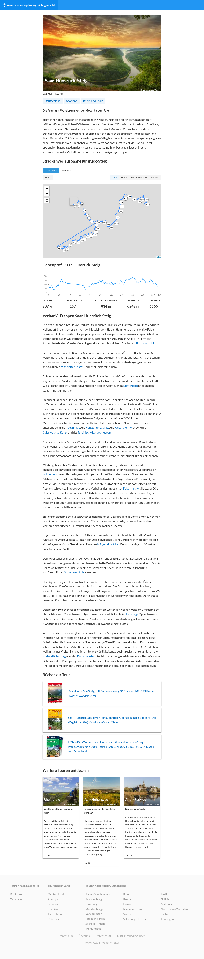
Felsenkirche (131, 488)
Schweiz (53, 904)
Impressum (66, 935)
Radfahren (16, 894)
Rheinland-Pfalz (93, 101)
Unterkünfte (51, 170)
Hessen (127, 904)
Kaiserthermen (124, 427)
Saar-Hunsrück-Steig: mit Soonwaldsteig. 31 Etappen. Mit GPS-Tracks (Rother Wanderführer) (112, 693)
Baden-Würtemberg (97, 894)
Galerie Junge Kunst (55, 432)
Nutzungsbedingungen (131, 935)
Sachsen (166, 914)
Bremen (128, 899)
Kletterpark (130, 385)
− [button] (47, 193)
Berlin (164, 894)
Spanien (53, 909)
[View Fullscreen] (46, 200)
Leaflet (158, 257)
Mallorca (166, 904)
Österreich (54, 919)
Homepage (131, 614)
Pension (155, 177)
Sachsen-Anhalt (95, 923)
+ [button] (47, 189)
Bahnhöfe (66, 170)
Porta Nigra (73, 427)
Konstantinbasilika (97, 427)
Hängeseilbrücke (107, 544)
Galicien (166, 899)
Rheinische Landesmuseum (95, 432)
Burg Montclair (145, 343)
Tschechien (55, 914)
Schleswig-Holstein (135, 919)
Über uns (84, 935)
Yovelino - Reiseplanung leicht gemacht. (31, 5)
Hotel (124, 177)
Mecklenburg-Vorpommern (94, 911)
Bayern (127, 894)
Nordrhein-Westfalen (174, 909)
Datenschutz (103, 935)
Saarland (71, 101)
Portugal (53, 899)
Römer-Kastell (86, 656)
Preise (48, 177)
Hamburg (91, 904)
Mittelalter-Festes (72, 366)
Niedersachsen (132, 909)
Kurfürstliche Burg (54, 656)
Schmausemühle (74, 572)
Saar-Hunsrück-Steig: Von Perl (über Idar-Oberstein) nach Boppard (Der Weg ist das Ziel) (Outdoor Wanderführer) (112, 720)
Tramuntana (93, 928)
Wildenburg (50, 474)
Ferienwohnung (139, 177)
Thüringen (167, 919)
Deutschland (53, 101)
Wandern (16, 899)
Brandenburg (93, 899)
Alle (115, 177)
